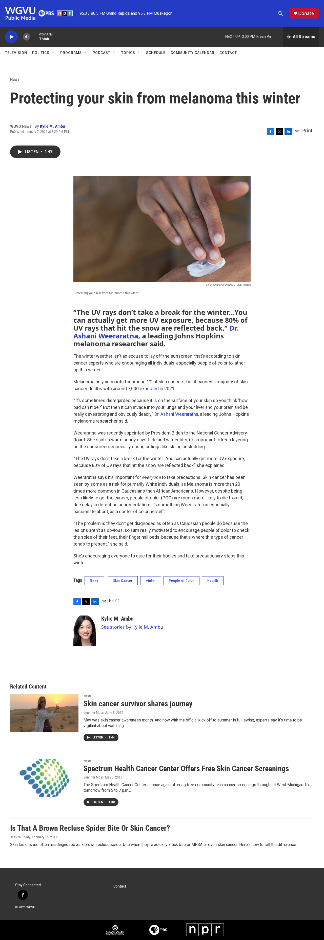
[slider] (34, 36)
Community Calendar (192, 53)
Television (16, 53)
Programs (71, 53)
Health (212, 581)
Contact (228, 53)
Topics (128, 53)
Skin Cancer (122, 581)
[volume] (26, 37)
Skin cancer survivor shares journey (138, 703)
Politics (40, 53)
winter (151, 581)
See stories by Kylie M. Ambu (132, 627)
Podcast (101, 53)
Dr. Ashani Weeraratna (176, 414)
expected (149, 388)
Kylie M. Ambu (52, 126)
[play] (11, 37)
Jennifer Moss (94, 713)
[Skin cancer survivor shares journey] (44, 713)
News (14, 79)
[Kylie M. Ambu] (84, 631)
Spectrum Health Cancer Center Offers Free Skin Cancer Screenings (186, 768)
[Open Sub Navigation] (53, 53)
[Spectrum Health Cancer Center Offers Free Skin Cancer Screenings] (44, 778)
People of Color (181, 581)
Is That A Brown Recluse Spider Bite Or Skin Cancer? (90, 828)
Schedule (156, 53)
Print (307, 130)
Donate (306, 13)
